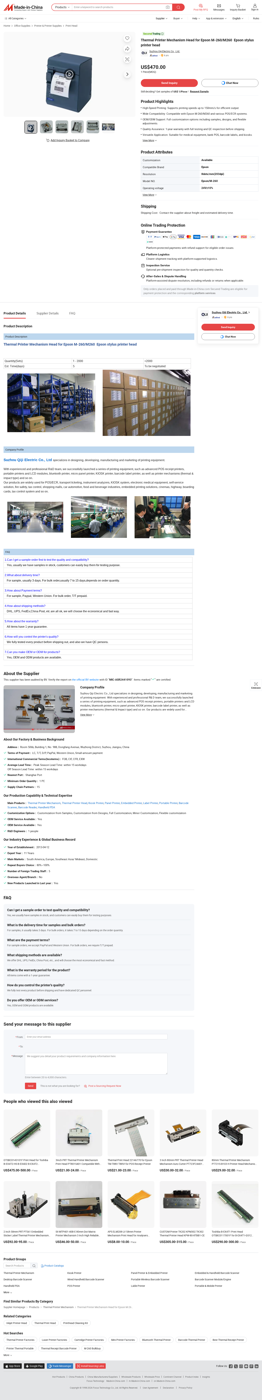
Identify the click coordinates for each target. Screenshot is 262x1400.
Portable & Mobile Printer (208, 1285)
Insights (206, 1376)
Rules (256, 18)
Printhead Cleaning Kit (75, 1323)
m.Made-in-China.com (139, 1380)
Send (30, 1086)
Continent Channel (172, 1376)
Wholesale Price (152, 1376)
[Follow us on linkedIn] (256, 1366)
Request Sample (199, 91)
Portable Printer (168, 803)
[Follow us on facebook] (231, 1366)
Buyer (176, 18)
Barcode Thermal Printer (191, 1340)
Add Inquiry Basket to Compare (70, 140)
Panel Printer (112, 803)
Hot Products (58, 1376)
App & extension (215, 18)
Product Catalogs (54, 1265)
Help (194, 18)
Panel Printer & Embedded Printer (149, 1273)
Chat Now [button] (232, 83)
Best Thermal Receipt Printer (228, 1340)
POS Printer (73, 1285)
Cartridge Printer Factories (89, 1340)
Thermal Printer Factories (20, 1340)
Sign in (254, 9)
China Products (76, 1376)
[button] (167, 7)
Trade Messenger (60, 1366)
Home (7, 25)
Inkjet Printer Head (16, 1323)
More (7, 1355)
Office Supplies (22, 25)
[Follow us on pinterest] (251, 1366)
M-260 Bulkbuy (92, 1348)
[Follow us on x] (236, 1366)
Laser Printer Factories (54, 1340)
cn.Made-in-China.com (164, 1380)
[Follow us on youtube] (246, 1366)
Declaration (168, 1387)
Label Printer (150, 803)
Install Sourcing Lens (92, 1366)
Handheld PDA (46, 807)
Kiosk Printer (96, 803)
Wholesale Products (131, 1376)
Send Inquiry (169, 83)
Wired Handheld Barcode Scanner (85, 1279)
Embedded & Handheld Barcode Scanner (217, 1273)
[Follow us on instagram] (241, 1366)
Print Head (71, 25)
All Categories (16, 18)
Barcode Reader (27, 807)
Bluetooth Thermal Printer (156, 1340)
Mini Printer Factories (123, 1340)
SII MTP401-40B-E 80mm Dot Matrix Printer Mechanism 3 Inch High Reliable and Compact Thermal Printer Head (77, 1235)
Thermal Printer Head (74, 803)
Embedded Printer (131, 803)
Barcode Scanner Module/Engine (213, 1279)
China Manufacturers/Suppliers (103, 1376)
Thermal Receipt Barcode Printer (59, 1348)
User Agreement (150, 1387)
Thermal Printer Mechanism (44, 803)
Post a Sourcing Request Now (102, 1086)
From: (20, 1037)
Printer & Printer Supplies (48, 25)
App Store (12, 1366)
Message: (18, 1056)
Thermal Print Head (45, 1323)
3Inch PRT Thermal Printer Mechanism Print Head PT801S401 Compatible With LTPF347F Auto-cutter (78, 1163)
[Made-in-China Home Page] (23, 7)
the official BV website (85, 679)
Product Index (192, 1376)
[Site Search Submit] (178, 7)
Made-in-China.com (115, 1380)
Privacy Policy (185, 1387)
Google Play (34, 1366)
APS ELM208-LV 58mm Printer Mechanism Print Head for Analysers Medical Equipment (128, 1235)
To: (21, 1046)
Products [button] (60, 7)
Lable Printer (138, 1285)
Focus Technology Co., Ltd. (106, 1387)
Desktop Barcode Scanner (18, 1279)
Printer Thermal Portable (20, 1348)
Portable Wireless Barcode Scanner (150, 1279)
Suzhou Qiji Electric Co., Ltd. (164, 51)
